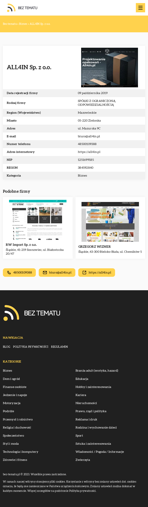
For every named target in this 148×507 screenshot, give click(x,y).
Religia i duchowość (17, 427)
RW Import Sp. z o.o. (21, 244)
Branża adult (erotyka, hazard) (97, 370)
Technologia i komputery (20, 451)
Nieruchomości (86, 403)
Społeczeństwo (13, 435)
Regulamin (59, 347)
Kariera (81, 395)
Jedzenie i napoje (15, 395)
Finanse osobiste (15, 387)
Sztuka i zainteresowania (93, 443)
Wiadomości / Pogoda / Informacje (100, 451)
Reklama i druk (86, 419)
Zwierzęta (83, 459)
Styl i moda (11, 443)
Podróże (8, 411)
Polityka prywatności (30, 347)
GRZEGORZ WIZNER (94, 246)
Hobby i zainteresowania (93, 387)
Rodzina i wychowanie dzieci (96, 427)
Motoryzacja (11, 403)
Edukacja (82, 378)
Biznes (82, 175)
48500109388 (87, 144)
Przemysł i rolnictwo (18, 419)
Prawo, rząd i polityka (91, 411)
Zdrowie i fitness (15, 459)
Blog (6, 347)
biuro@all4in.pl (89, 136)
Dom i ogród (11, 378)
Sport (79, 435)
